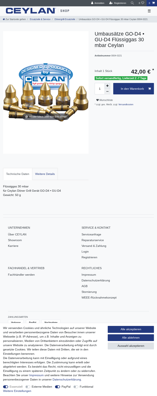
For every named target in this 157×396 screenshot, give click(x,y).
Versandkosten (125, 104)
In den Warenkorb (132, 88)
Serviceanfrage (91, 234)
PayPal (66, 386)
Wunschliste (106, 100)
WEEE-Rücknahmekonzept (99, 297)
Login (85, 251)
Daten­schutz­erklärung (67, 379)
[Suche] (132, 3)
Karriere (13, 245)
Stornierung (89, 291)
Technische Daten (17, 174)
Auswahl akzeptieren (131, 345)
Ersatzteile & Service (39, 19)
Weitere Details (45, 174)
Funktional (86, 386)
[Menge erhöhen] (107, 86)
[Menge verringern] (107, 91)
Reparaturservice (93, 240)
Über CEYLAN (17, 234)
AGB (84, 286)
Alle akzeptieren (131, 329)
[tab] (17, 174)
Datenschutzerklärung (96, 280)
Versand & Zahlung (94, 245)
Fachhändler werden (21, 274)
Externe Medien (42, 386)
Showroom (15, 240)
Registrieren (89, 257)
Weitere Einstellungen (17, 391)
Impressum (89, 274)
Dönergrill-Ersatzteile (64, 19)
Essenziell (16, 386)
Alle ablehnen (131, 337)
